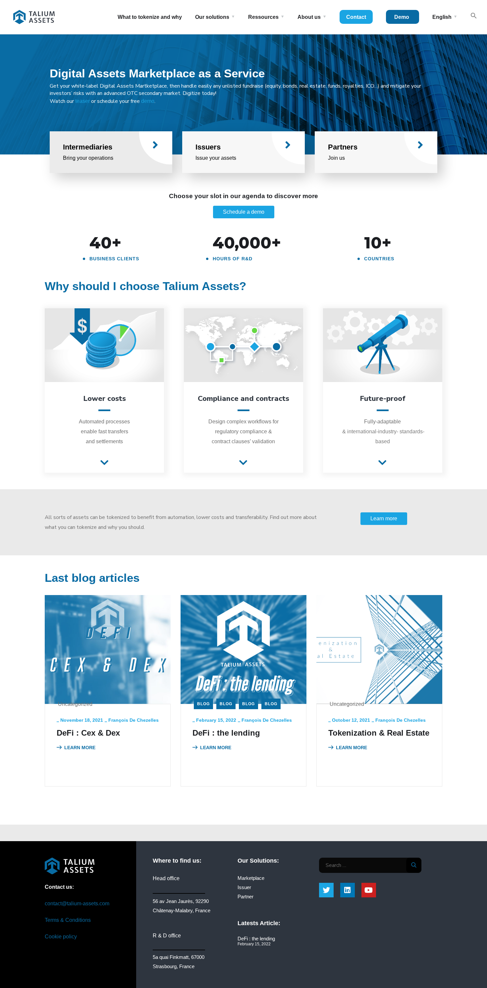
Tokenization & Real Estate (378, 732)
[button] (104, 463)
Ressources (263, 17)
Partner (245, 896)
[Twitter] (326, 890)
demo (147, 101)
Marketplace (251, 878)
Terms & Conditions (68, 920)
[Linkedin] (347, 890)
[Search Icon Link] (473, 17)
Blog (203, 704)
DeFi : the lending (226, 732)
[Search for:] (370, 865)
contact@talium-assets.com (77, 903)
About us (309, 17)
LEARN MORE (79, 747)
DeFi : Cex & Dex (88, 732)
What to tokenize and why (150, 17)
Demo (401, 17)
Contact (356, 17)
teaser (82, 101)
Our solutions (212, 17)
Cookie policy (61, 936)
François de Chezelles (133, 720)
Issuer (244, 887)
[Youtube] (368, 890)
